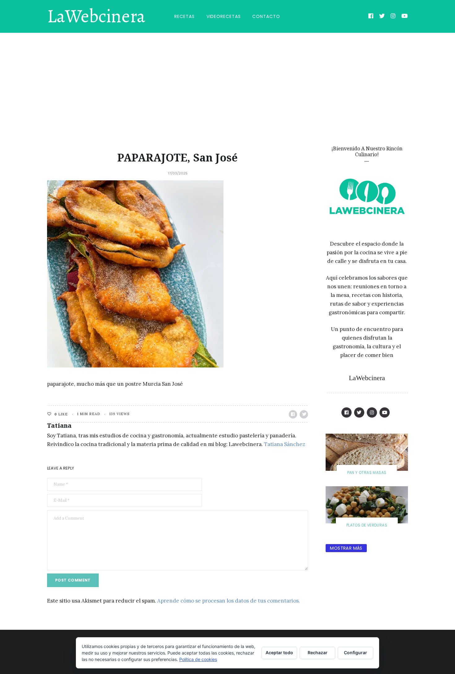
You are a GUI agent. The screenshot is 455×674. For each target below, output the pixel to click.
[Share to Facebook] (293, 414)
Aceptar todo (279, 652)
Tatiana (59, 425)
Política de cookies (198, 659)
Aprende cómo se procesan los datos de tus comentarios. (228, 600)
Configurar (355, 652)
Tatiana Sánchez (284, 444)
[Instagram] (393, 17)
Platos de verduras (366, 525)
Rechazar (317, 652)
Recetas (184, 16)
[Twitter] (382, 17)
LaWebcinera (96, 16)
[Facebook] (371, 17)
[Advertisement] (227, 79)
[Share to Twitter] (304, 414)
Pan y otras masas (367, 472)
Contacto (266, 16)
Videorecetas (223, 16)
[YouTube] (404, 17)
